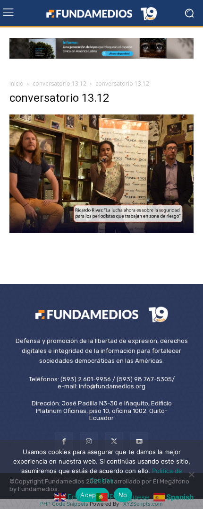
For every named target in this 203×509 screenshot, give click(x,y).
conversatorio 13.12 (59, 83)
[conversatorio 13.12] (101, 231)
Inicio (16, 83)
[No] (191, 474)
